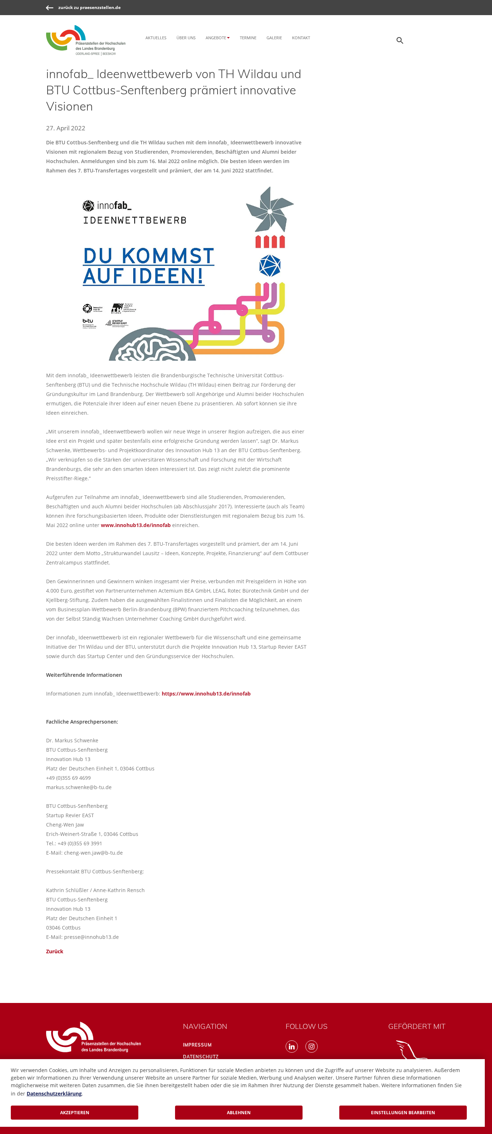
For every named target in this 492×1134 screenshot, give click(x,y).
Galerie (274, 37)
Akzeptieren (74, 1113)
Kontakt (301, 37)
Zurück (54, 951)
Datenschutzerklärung (54, 1093)
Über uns (186, 37)
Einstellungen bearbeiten (403, 1113)
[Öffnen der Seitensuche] (400, 40)
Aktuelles (156, 37)
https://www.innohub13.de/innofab (206, 693)
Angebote (216, 37)
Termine (248, 37)
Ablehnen (239, 1113)
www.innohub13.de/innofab (136, 525)
